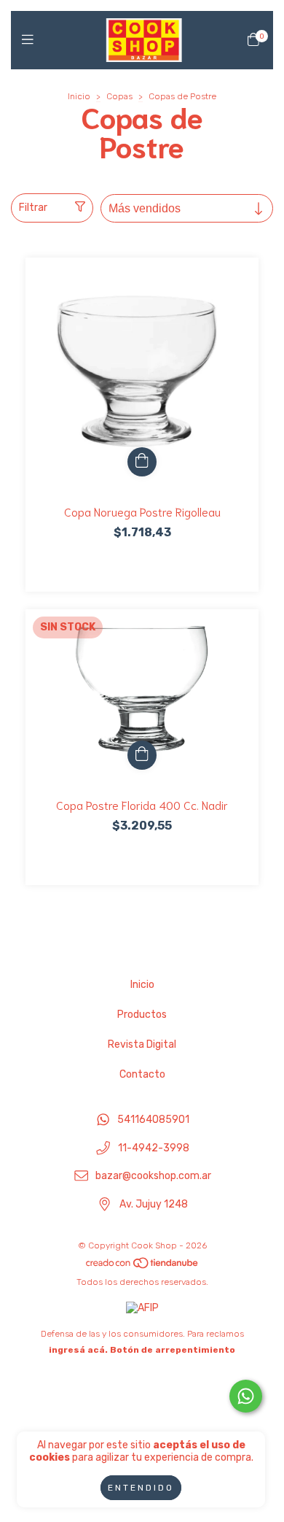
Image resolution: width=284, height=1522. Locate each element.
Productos (142, 1014)
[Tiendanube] (142, 1266)
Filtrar (33, 207)
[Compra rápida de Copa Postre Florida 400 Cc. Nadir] (142, 755)
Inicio (79, 96)
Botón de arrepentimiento (172, 1350)
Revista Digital (142, 1044)
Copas (119, 96)
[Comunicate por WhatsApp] (245, 1396)
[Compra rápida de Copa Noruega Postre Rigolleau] (142, 461)
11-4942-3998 (153, 1148)
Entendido (141, 1488)
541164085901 (153, 1119)
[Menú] (31, 40)
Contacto (142, 1074)
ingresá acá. (78, 1350)
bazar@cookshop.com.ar (153, 1176)
